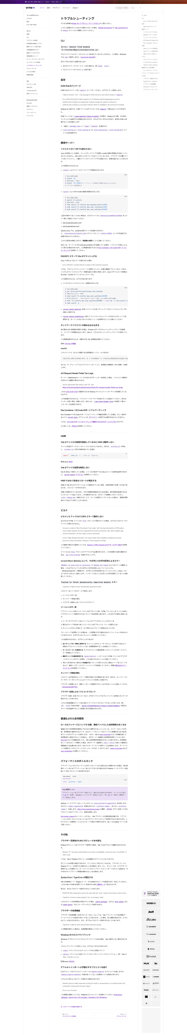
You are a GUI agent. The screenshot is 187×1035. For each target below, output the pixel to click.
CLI (143, 18)
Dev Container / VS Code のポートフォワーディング (151, 43)
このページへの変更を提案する (72, 1007)
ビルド (144, 56)
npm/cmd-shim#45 (88, 57)
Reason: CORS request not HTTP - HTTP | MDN (104, 545)
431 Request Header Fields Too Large (151, 40)
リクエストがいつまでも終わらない (151, 32)
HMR (143, 46)
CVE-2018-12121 (72, 392)
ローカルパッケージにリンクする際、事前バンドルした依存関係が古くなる (151, 70)
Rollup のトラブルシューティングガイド (86, 23)
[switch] (133, 8)
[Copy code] (125, 176)
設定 (143, 24)
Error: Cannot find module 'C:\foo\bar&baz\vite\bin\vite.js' (151, 21)
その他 (144, 76)
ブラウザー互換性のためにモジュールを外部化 (151, 78)
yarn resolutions (66, 751)
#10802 (71, 961)
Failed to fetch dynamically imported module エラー (151, 65)
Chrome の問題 (70, 344)
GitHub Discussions (105, 28)
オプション (74, 475)
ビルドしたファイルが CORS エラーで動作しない (151, 59)
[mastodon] (149, 8)
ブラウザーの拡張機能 (149, 84)
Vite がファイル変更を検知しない (151, 51)
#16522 (74, 426)
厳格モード (101, 884)
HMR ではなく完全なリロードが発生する (151, 54)
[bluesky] (145, 8)
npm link (64, 740)
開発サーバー (145, 29)
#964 (71, 462)
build (74, 776)
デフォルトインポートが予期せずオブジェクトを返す (151, 89)
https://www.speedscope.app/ (88, 809)
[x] (152, 8)
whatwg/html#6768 (69, 687)
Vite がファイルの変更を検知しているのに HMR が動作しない (151, 48)
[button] (37, 15)
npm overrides (105, 734)
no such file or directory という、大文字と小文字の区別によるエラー (151, 62)
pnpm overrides (116, 748)
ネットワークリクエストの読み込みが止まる (151, 37)
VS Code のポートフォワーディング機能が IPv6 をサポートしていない (92, 422)
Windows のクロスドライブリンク (151, 87)
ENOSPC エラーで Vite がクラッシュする (151, 35)
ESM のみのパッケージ (149, 26)
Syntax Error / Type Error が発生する (151, 81)
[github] (159, 8)
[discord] (156, 8)
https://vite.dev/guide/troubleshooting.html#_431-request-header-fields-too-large (93, 387)
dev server (66, 776)
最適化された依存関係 (148, 67)
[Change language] (139, 7)
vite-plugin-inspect (68, 816)
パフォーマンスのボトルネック (150, 73)
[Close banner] (184, 2)
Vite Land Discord (121, 28)
